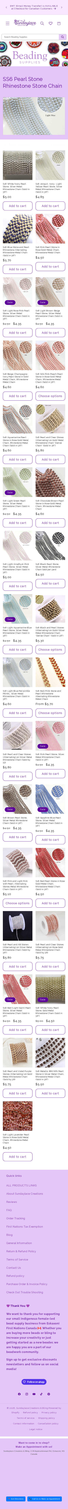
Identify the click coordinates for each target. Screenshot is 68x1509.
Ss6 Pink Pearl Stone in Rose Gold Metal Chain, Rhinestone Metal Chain (48, 250)
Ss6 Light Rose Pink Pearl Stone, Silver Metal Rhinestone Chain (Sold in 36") (16, 314)
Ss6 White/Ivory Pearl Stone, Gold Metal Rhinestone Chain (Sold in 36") (49, 1012)
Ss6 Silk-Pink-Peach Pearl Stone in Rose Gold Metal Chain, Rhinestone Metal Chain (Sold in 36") (49, 378)
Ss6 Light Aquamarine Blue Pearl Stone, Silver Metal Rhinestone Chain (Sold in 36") (17, 631)
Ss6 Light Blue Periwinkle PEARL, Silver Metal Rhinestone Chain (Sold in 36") (16, 695)
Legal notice (35, 1429)
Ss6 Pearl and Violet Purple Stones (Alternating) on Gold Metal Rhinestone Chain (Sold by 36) (17, 1075)
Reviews (11, 1201)
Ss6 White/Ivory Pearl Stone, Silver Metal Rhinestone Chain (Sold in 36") (16, 188)
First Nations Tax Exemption (24, 1226)
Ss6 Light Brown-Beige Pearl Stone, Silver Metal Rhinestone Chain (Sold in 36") (49, 314)
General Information (19, 1243)
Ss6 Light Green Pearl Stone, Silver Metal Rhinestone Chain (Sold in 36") (16, 505)
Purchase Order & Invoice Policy (26, 1284)
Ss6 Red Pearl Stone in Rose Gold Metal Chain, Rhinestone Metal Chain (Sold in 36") (50, 885)
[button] (7, 23)
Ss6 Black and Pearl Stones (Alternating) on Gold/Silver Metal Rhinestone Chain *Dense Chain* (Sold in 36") (50, 631)
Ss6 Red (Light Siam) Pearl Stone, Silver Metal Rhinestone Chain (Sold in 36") (17, 1012)
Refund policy (15, 1275)
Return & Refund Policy (21, 1251)
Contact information (23, 1423)
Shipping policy (46, 1418)
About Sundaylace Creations (24, 1193)
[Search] (62, 37)
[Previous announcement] (6, 7)
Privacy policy (49, 1412)
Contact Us (13, 1267)
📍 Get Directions (16, 1499)
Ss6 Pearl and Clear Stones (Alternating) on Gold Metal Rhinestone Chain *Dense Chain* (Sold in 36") (50, 441)
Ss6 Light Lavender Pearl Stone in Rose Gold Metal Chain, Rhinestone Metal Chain (16, 1138)
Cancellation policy (48, 1423)
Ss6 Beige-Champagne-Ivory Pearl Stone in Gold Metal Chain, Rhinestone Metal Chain (15, 378)
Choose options (50, 396)
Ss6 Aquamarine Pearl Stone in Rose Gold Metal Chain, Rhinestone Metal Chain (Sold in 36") (16, 441)
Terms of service (25, 1418)
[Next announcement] (61, 7)
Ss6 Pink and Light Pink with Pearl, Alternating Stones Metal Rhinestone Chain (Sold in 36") (15, 885)
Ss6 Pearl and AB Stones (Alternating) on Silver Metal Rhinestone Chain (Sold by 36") (17, 948)
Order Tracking (15, 1218)
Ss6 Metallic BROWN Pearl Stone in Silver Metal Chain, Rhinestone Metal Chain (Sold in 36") (50, 1075)
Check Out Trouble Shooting (24, 1292)
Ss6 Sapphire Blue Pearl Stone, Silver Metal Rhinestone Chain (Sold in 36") (49, 822)
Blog (9, 1234)
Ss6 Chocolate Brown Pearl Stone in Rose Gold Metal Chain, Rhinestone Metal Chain (50, 505)
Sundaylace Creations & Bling (32, 1408)
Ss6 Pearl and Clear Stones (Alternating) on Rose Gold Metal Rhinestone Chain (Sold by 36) (50, 948)
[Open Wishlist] (50, 23)
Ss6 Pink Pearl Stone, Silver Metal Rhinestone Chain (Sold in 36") (50, 757)
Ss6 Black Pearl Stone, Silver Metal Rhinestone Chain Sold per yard (48, 567)
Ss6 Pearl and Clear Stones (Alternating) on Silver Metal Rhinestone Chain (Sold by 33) (17, 758)
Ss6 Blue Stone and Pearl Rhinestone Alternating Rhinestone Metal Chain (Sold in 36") (16, 251)
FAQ (9, 1210)
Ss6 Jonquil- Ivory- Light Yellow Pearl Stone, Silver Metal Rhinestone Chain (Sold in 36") (49, 188)
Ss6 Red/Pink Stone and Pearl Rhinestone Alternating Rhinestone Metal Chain (48, 695)
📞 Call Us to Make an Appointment (44, 1499)
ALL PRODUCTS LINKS (21, 1185)
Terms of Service (17, 1259)
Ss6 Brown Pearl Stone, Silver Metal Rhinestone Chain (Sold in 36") (15, 820)
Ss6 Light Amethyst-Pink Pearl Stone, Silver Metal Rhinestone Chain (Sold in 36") (16, 568)
